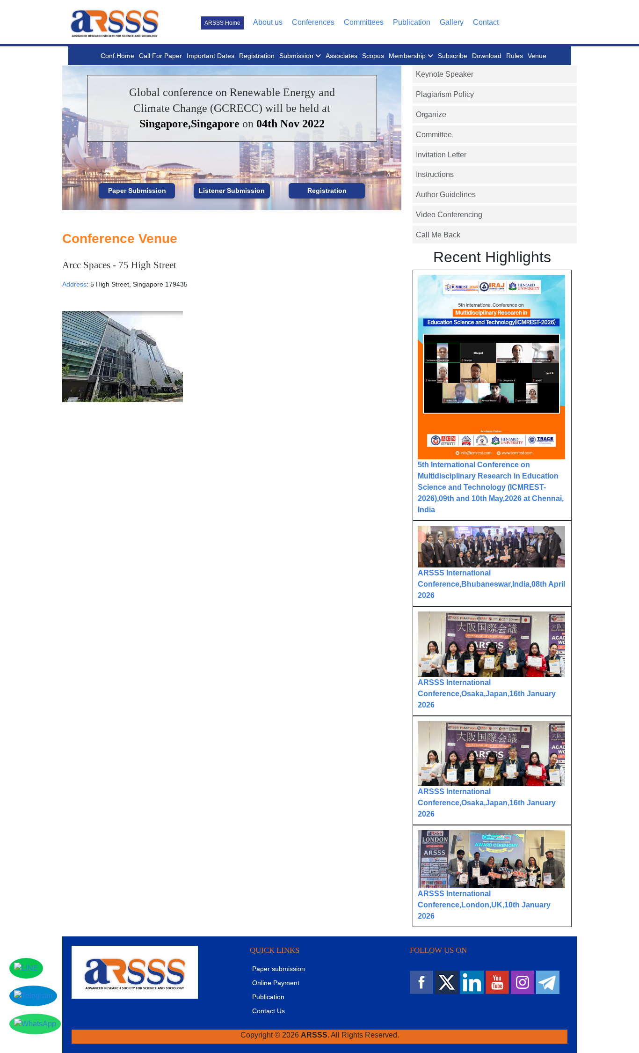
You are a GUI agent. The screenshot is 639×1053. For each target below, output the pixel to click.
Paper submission (278, 968)
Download (486, 55)
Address (74, 284)
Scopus (373, 55)
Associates (341, 55)
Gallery (452, 22)
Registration (257, 55)
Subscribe (452, 55)
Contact (486, 22)
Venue (537, 55)
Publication (411, 22)
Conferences (313, 22)
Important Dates (210, 55)
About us (268, 22)
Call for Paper (160, 55)
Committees (364, 22)
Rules (514, 55)
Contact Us (268, 1011)
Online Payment (275, 983)
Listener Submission (232, 190)
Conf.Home (117, 55)
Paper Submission (137, 190)
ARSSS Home (222, 23)
